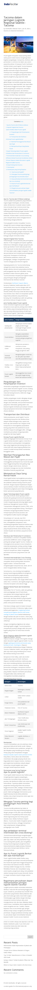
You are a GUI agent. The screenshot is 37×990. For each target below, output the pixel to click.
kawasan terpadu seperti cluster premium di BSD (18, 755)
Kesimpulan (10, 167)
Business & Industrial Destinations (14, 31)
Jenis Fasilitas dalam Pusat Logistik (16, 129)
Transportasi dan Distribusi (17, 137)
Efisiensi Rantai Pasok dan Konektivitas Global (19, 158)
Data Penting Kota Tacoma (14, 165)
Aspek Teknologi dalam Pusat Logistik (17, 151)
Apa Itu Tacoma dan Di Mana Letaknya (17, 125)
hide (21, 121)
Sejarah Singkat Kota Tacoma (14, 127)
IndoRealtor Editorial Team (13, 28)
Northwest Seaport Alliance (20, 283)
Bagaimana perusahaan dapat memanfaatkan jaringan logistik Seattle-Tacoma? (20, 190)
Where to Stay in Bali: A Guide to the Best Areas (18, 965)
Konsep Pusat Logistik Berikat (14, 139)
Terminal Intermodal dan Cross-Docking (17, 155)
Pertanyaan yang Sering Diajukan (16, 169)
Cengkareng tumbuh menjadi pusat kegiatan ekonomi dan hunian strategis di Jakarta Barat (17, 612)
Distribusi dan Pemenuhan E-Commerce (17, 153)
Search (30, 937)
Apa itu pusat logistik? (16, 172)
